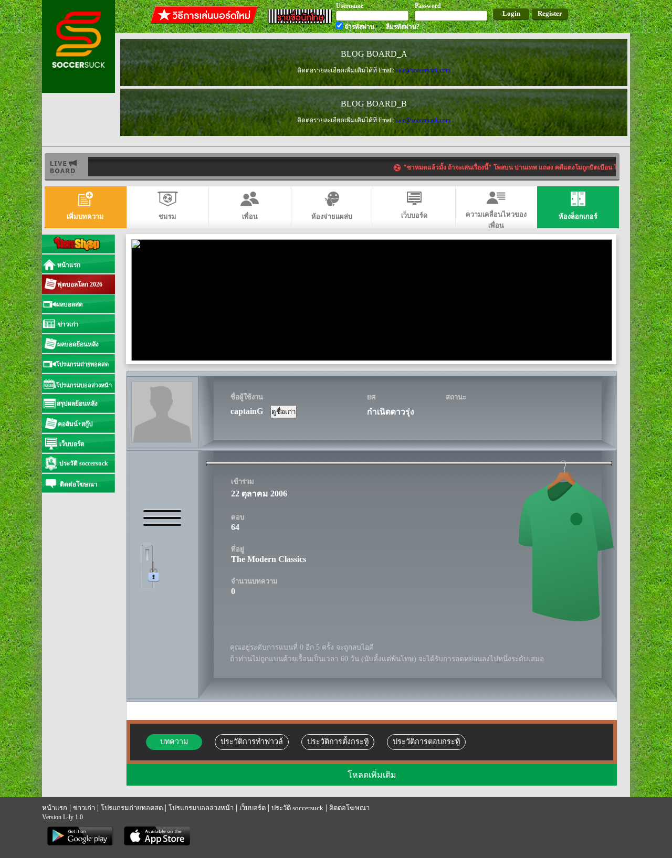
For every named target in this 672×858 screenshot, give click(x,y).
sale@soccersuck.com (423, 70)
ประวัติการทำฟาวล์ (251, 741)
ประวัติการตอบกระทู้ (426, 741)
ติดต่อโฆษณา (349, 808)
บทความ (174, 741)
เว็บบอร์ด (252, 808)
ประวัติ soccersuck (297, 808)
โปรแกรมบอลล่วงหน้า (201, 808)
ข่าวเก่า (84, 808)
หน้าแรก (54, 808)
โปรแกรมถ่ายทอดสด (132, 808)
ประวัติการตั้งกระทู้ (338, 741)
